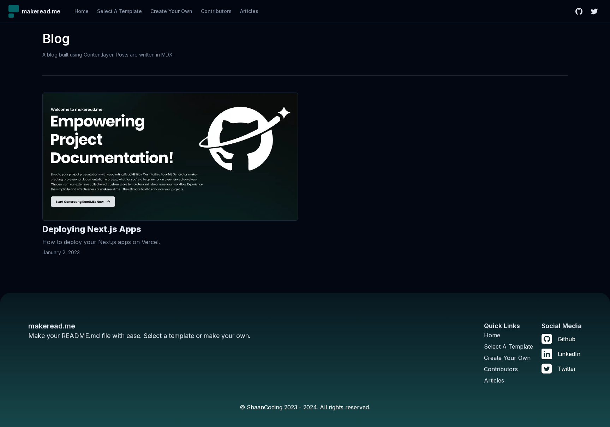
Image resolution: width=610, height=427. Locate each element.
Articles (249, 11)
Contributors (216, 11)
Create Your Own (171, 11)
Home (81, 11)
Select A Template (119, 11)
